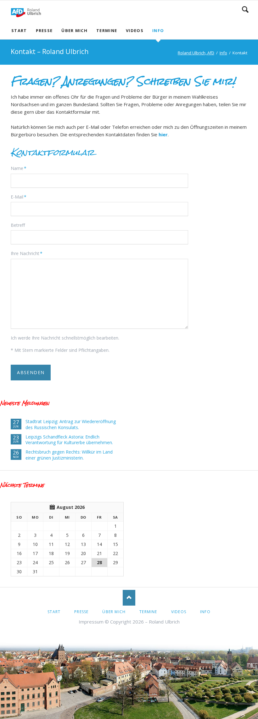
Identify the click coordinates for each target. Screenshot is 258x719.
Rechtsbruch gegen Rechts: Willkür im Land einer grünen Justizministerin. (69, 455)
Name (21, 168)
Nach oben (129, 598)
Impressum (91, 621)
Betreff (18, 225)
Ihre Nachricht (26, 253)
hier (163, 134)
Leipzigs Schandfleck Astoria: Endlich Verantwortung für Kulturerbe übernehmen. (69, 440)
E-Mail (21, 196)
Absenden (30, 372)
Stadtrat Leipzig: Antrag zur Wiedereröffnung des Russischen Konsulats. (70, 424)
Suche (245, 9)
